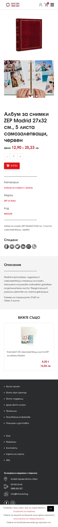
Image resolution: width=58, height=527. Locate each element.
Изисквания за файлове (18, 417)
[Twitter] (17, 246)
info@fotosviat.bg (19, 494)
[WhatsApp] (34, 246)
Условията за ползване (24, 511)
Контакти (11, 448)
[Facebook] (6, 246)
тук (49, 522)
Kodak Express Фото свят (24, 479)
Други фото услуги (16, 405)
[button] (27, 96)
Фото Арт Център (16, 392)
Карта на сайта (15, 454)
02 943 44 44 (16, 484)
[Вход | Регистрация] (41, 5)
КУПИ (13, 165)
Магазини (11, 442)
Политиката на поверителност (28, 519)
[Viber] (28, 246)
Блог (8, 436)
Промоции (11, 411)
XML (8, 460)
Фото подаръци (14, 399)
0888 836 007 (17, 488)
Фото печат (13, 386)
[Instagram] (12, 503)
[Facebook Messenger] (12, 246)
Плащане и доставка (17, 423)
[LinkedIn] (23, 246)
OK (50, 509)
